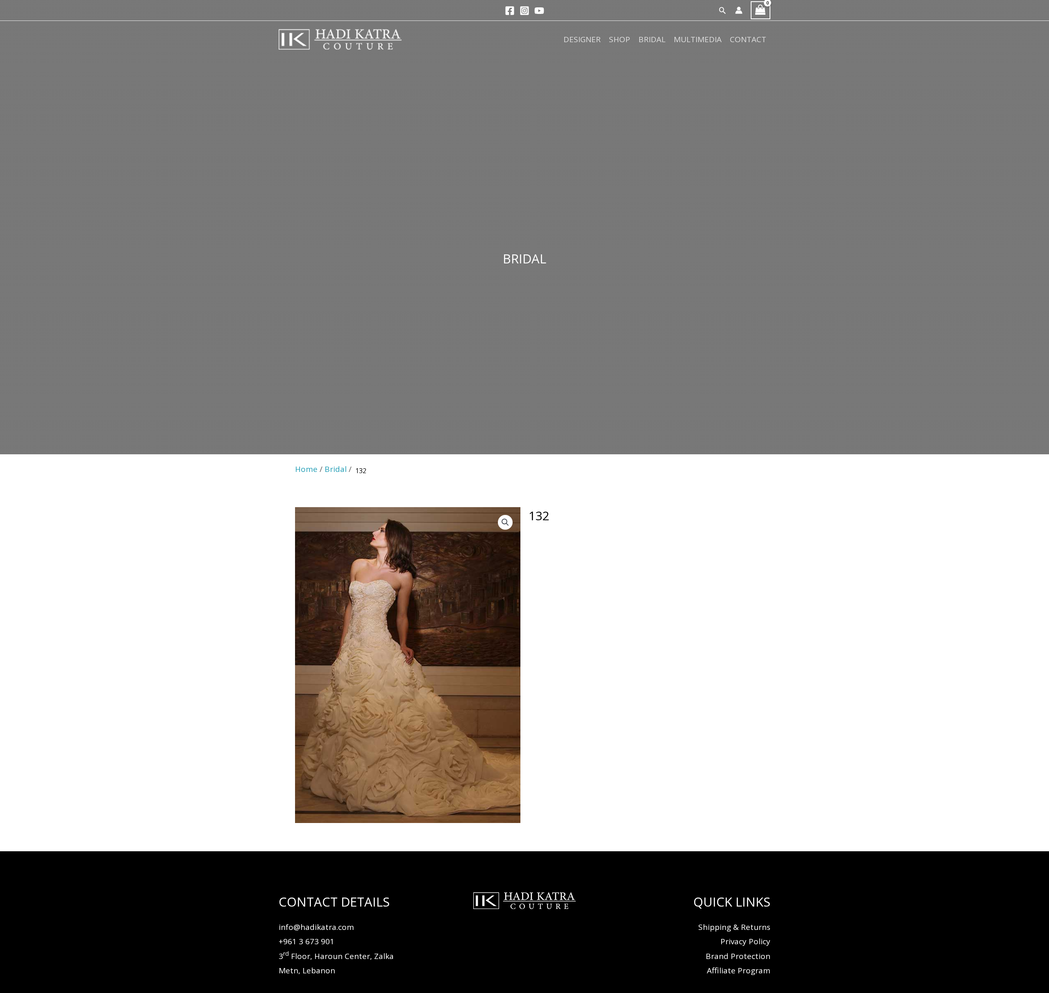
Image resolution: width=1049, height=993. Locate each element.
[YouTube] (539, 11)
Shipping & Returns (734, 927)
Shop (619, 39)
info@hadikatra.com (316, 927)
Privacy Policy (745, 941)
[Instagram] (524, 11)
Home (306, 469)
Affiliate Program (738, 970)
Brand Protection (738, 956)
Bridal (651, 39)
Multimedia (698, 39)
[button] (722, 10)
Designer (582, 39)
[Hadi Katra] (340, 38)
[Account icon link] (738, 10)
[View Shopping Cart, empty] (760, 10)
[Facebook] (510, 11)
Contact (748, 39)
